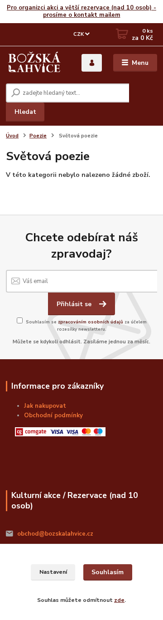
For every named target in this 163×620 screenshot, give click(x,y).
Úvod (12, 135)
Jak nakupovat (45, 406)
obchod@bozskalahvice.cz (55, 534)
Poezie (38, 135)
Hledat (25, 111)
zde (119, 600)
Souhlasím (107, 572)
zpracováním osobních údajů (90, 322)
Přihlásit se (75, 304)
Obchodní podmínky (53, 415)
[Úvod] (34, 63)
